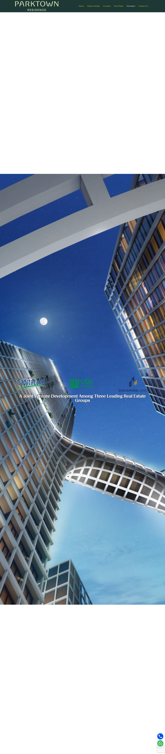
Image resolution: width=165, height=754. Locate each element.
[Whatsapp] (160, 743)
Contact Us (143, 6)
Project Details (93, 6)
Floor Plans (118, 6)
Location (107, 6)
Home (81, 6)
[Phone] (160, 736)
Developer (131, 6)
